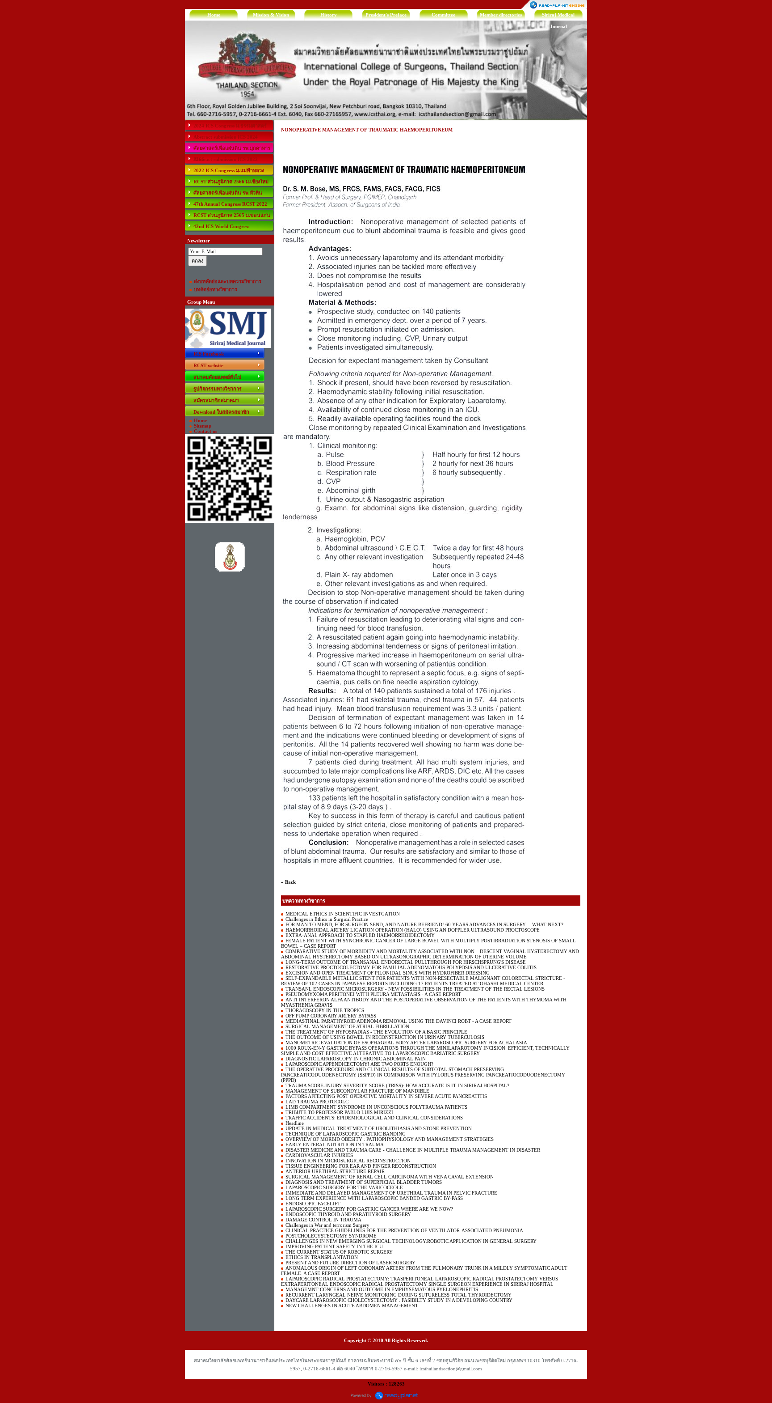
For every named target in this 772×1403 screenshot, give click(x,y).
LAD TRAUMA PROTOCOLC (316, 1101)
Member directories (501, 14)
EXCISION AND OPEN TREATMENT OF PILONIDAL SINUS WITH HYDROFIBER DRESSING (387, 972)
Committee (443, 14)
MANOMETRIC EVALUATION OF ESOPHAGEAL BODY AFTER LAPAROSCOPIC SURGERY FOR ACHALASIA (406, 1042)
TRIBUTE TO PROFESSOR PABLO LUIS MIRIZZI (339, 1112)
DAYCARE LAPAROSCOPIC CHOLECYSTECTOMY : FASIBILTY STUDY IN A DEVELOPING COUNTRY (398, 1300)
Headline (294, 1123)
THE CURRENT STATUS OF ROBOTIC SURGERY (339, 1252)
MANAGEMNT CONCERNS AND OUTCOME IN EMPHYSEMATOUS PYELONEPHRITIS (381, 1289)
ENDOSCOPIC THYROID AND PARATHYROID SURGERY (348, 1214)
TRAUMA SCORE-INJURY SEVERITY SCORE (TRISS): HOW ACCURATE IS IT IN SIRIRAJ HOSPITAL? (397, 1085)
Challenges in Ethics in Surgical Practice (326, 919)
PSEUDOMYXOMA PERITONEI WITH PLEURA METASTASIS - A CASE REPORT (373, 994)
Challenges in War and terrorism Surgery (327, 1225)
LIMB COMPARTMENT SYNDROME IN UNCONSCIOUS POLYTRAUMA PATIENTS (376, 1107)
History (328, 14)
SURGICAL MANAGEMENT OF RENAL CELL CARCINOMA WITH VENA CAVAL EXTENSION (389, 1176)
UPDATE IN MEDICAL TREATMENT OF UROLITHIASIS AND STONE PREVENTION (378, 1128)
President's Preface (386, 14)
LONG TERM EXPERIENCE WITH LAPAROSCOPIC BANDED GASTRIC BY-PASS (374, 1198)
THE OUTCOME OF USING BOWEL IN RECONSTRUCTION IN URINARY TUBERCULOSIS (384, 1037)
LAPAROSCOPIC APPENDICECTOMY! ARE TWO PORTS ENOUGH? (359, 1064)
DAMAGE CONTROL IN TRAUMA (323, 1219)
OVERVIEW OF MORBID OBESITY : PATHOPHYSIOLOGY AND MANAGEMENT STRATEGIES (389, 1139)
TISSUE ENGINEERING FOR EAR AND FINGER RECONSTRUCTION (360, 1166)
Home (213, 14)
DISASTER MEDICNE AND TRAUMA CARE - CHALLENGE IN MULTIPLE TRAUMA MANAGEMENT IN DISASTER (412, 1150)
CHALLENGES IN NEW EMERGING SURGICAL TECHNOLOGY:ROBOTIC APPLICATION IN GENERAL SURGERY (411, 1241)
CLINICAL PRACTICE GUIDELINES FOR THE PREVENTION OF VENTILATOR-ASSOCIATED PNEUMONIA (404, 1230)
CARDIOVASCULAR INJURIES (319, 1155)
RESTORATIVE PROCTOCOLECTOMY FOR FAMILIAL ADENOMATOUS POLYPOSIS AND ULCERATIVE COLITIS (411, 967)
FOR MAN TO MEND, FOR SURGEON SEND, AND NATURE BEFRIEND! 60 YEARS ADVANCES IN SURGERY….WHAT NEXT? (424, 924)
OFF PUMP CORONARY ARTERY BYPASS (330, 1015)
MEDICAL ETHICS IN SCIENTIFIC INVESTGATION (342, 913)
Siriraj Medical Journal (558, 16)
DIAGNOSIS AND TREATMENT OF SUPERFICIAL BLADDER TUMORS (363, 1182)
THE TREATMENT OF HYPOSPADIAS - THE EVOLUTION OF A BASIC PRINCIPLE (376, 1031)
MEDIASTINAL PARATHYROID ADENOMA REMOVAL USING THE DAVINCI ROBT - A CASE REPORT (398, 1021)
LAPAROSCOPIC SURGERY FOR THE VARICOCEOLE (344, 1187)
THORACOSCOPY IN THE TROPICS (324, 1010)
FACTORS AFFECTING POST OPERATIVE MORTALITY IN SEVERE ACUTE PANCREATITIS (386, 1096)
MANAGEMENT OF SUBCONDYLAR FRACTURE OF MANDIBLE (357, 1091)
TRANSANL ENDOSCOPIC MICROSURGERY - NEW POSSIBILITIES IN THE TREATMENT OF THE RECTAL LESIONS (415, 989)
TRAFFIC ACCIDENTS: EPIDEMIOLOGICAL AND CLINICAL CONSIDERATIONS (374, 1117)
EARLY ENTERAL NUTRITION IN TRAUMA (334, 1144)
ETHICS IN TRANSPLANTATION (321, 1257)
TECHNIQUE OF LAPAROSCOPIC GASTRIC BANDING (345, 1133)
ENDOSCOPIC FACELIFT (312, 1203)
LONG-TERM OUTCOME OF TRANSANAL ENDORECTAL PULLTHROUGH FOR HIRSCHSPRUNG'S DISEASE (405, 962)
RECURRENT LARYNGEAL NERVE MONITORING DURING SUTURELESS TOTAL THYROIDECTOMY (398, 1294)
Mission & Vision (271, 14)
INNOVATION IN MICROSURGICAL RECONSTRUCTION (348, 1160)
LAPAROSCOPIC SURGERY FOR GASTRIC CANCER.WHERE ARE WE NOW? (369, 1209)
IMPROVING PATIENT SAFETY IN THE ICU (334, 1246)
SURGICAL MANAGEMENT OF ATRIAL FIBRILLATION (347, 1026)
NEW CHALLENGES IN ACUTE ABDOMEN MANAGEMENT (351, 1305)
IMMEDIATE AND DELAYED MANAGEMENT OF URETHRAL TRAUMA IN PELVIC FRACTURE (391, 1192)
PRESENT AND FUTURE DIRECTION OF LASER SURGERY (350, 1262)
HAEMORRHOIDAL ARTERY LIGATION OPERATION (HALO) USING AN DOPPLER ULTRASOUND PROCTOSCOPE (412, 930)
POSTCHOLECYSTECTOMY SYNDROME (331, 1235)
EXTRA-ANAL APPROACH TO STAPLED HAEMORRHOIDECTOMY (360, 935)
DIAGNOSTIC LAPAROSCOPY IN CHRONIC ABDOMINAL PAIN (355, 1058)
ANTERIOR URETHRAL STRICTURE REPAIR (335, 1171)
